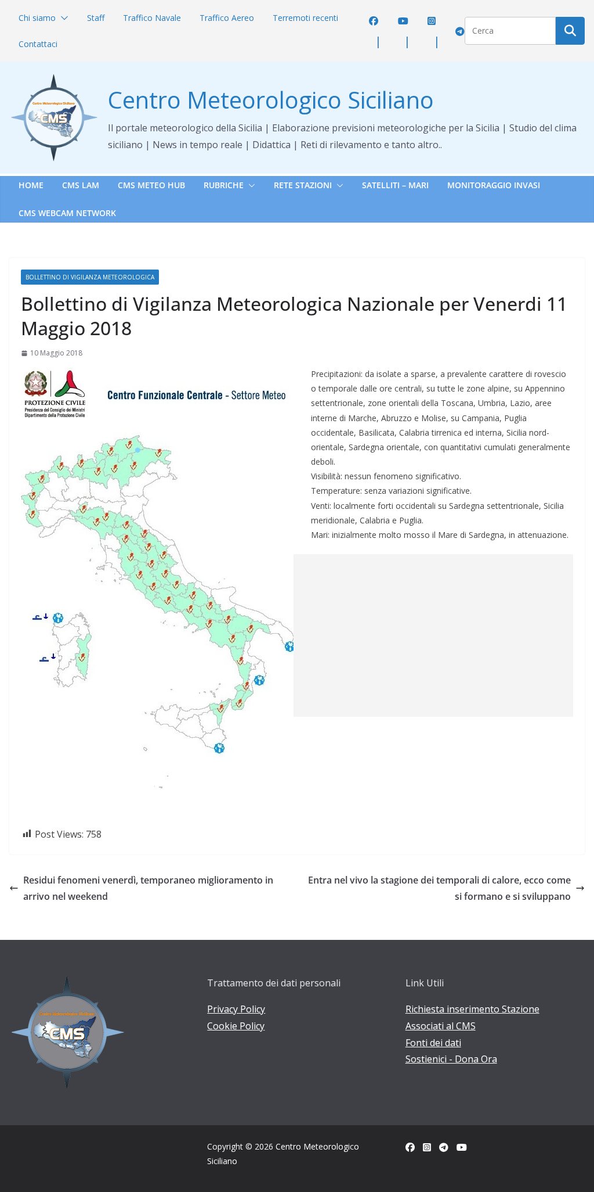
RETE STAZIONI (303, 185)
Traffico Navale (152, 17)
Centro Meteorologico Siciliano (271, 100)
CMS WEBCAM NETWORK (67, 212)
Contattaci (38, 43)
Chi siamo (37, 17)
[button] (62, 17)
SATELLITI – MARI (395, 185)
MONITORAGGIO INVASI (493, 185)
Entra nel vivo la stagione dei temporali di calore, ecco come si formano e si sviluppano (439, 888)
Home (31, 185)
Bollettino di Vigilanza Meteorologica (90, 277)
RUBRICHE (224, 185)
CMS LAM (80, 185)
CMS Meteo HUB (151, 185)
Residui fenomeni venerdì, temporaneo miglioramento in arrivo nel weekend (148, 888)
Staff (95, 17)
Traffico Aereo (227, 17)
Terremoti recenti (305, 17)
